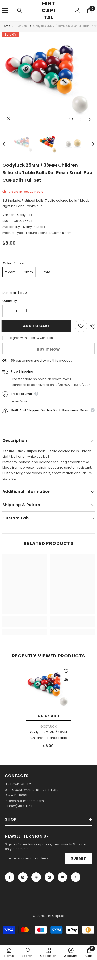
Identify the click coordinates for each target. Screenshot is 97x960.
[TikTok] (49, 877)
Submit (78, 858)
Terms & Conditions (41, 338)
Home (6, 26)
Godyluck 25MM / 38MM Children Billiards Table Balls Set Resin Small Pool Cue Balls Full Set (48, 735)
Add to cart (37, 325)
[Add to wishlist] (81, 326)
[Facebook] (9, 877)
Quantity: (10, 301)
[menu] (5, 10)
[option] (48, 78)
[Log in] (77, 10)
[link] (24, 624)
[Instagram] (23, 877)
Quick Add (48, 715)
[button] (80, 119)
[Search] (20, 10)
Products (22, 26)
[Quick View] (66, 680)
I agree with (18, 338)
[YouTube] (62, 877)
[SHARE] (91, 326)
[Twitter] (75, 877)
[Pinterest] (36, 877)
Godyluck (24, 215)
